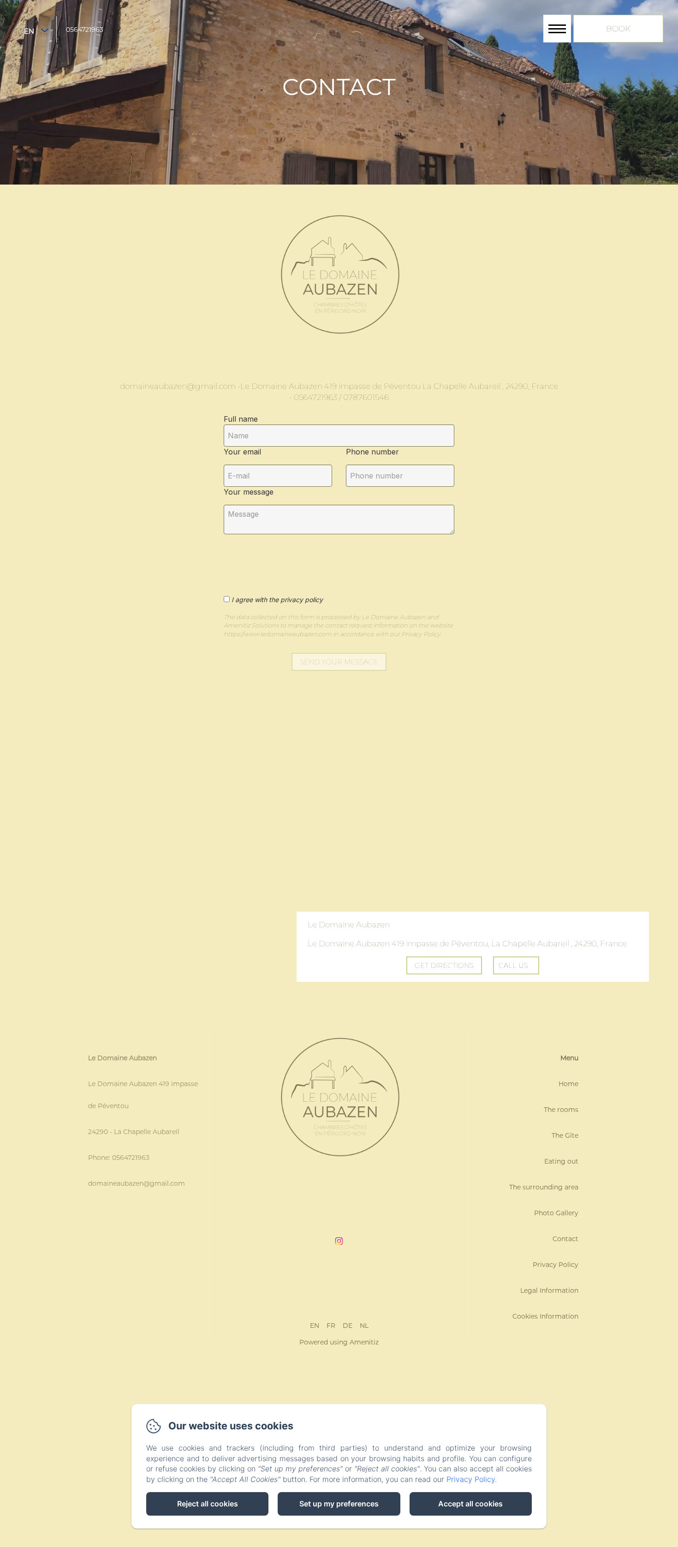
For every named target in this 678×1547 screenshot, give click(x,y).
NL (364, 1325)
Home (568, 1084)
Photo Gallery (556, 1213)
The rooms (561, 1109)
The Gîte (565, 1135)
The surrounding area (543, 1187)
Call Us (513, 965)
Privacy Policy (555, 1264)
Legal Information (549, 1290)
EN (314, 1325)
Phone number (372, 451)
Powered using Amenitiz (339, 1342)
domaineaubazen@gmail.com (136, 1183)
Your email (242, 451)
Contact (565, 1239)
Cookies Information (545, 1316)
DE (347, 1325)
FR (331, 1325)
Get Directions (444, 965)
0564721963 (84, 29)
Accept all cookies (470, 1503)
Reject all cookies (207, 1503)
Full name (241, 419)
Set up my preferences (339, 1503)
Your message (249, 491)
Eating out (561, 1161)
